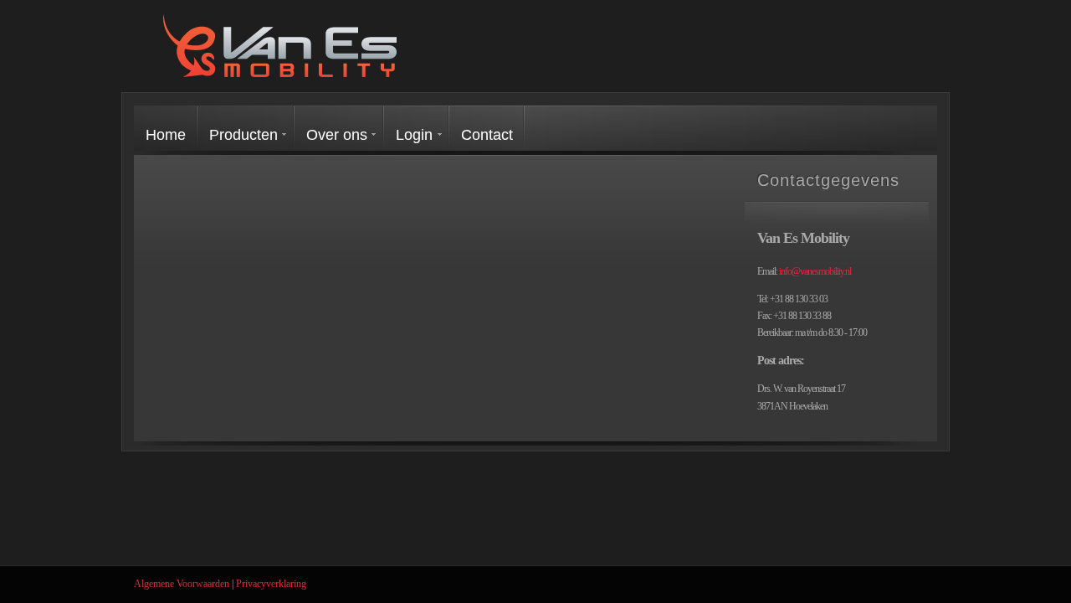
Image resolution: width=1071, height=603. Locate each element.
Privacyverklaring (271, 584)
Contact (487, 134)
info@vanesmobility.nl (815, 271)
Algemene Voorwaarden (181, 584)
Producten (243, 134)
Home (166, 134)
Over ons (336, 134)
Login (414, 134)
